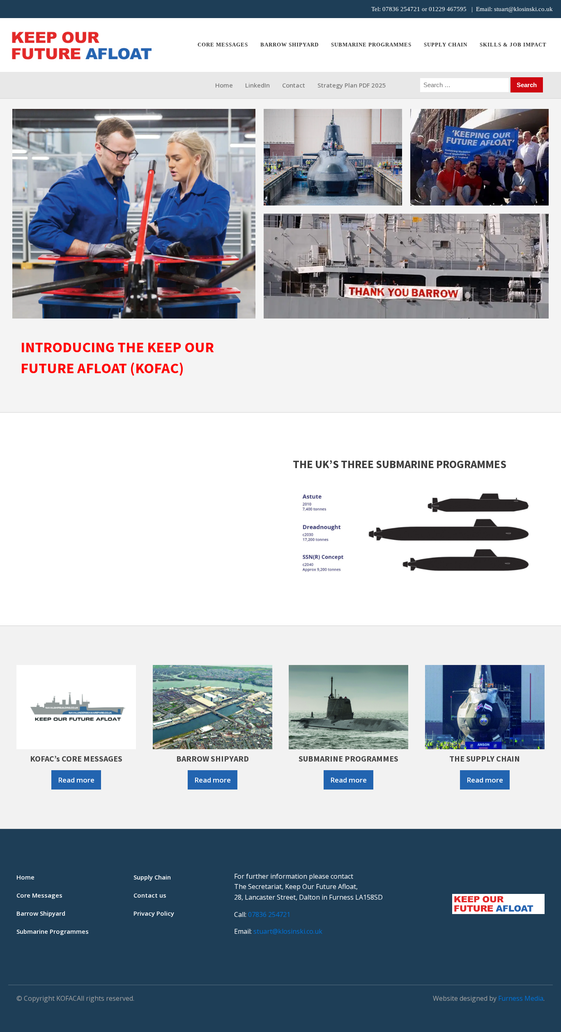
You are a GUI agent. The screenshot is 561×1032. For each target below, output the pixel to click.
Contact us (149, 895)
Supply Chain (445, 45)
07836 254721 (401, 9)
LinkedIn (257, 85)
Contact (293, 85)
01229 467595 (448, 9)
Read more (76, 780)
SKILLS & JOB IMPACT (513, 45)
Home (224, 85)
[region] (280, 214)
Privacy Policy (153, 913)
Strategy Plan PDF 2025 (351, 85)
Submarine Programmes (52, 931)
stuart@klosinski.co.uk (523, 9)
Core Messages (223, 45)
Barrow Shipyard (289, 45)
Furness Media (520, 998)
